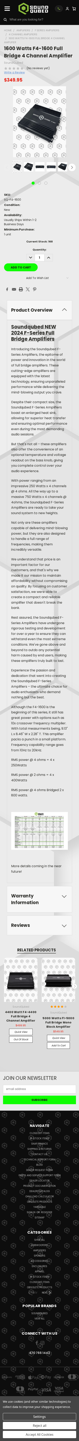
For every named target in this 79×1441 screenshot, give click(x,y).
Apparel (39, 1271)
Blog (39, 1164)
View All (39, 1318)
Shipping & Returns (39, 1149)
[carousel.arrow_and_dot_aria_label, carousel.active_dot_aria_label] (33, 183)
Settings (39, 1416)
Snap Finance (39, 1143)
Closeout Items (40, 1133)
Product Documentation (39, 1186)
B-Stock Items (39, 1138)
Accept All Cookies (39, 1434)
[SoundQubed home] (33, 8)
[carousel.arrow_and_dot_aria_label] (39, 183)
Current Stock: (39, 241)
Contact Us (39, 1154)
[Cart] (74, 8)
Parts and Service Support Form (40, 1175)
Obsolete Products (39, 1201)
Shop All (39, 1240)
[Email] (14, 289)
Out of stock (21, 1039)
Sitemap (39, 1217)
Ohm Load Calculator (39, 1196)
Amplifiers (39, 1250)
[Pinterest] (35, 289)
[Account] (67, 8)
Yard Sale (39, 1207)
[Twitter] (28, 289)
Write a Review (14, 72)
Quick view (20, 1032)
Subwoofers (39, 1245)
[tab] (39, 310)
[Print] (21, 289)
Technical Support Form (39, 1159)
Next (72, 167)
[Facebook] (7, 289)
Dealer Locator (39, 1180)
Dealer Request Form (39, 1170)
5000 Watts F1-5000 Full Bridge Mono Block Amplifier (58, 1022)
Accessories (39, 1261)
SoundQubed (39, 1313)
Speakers (39, 1255)
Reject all (39, 1425)
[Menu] (7, 8)
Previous (7, 167)
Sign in (31, 1212)
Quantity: (40, 250)
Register (46, 1212)
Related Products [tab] (36, 950)
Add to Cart (58, 1045)
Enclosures (39, 1266)
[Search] (5, 19)
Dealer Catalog (39, 1191)
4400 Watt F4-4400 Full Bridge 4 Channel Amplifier (20, 1016)
